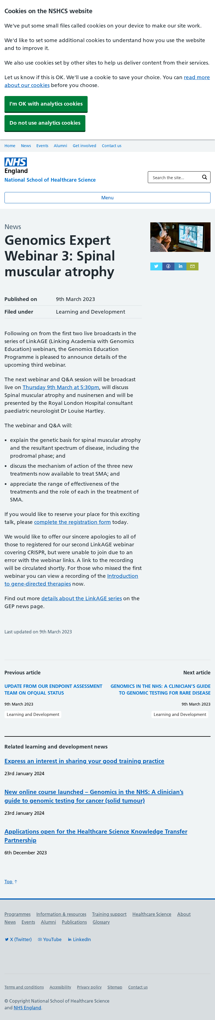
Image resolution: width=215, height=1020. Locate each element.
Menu (107, 197)
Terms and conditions (24, 987)
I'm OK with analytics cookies (46, 104)
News (26, 145)
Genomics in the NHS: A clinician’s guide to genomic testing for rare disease (161, 689)
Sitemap (115, 987)
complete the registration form (72, 522)
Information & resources (61, 914)
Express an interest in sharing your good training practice (84, 761)
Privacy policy (89, 987)
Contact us (111, 145)
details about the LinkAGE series (81, 598)
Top (8, 881)
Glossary (101, 922)
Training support (109, 914)
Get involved (84, 145)
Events (42, 145)
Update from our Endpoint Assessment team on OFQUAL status (53, 689)
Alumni (60, 145)
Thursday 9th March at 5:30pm (61, 387)
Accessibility (60, 987)
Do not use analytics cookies (45, 123)
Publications (74, 922)
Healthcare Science (151, 914)
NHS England (27, 1007)
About (184, 914)
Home (9, 145)
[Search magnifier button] (205, 177)
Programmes (17, 914)
